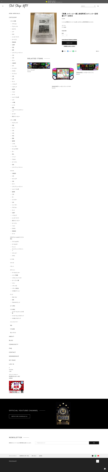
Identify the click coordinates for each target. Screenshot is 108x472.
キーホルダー (15, 244)
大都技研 (14, 63)
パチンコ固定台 (15, 288)
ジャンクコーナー (14, 321)
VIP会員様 (12, 329)
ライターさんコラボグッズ (18, 315)
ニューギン (14, 146)
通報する (97, 51)
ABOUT (11, 336)
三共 (13, 55)
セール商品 (12, 305)
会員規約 (11, 378)
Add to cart (69, 42)
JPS (13, 65)
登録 (94, 442)
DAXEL (14, 71)
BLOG (11, 340)
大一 (13, 151)
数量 (63, 33)
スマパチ (12, 262)
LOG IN (11, 364)
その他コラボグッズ (16, 318)
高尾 (13, 164)
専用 (11, 325)
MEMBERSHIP (14, 356)
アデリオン (14, 23)
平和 (13, 135)
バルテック (14, 86)
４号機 (13, 102)
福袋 (13, 299)
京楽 (13, 47)
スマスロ (12, 170)
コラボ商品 (12, 309)
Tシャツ (14, 246)
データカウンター (16, 272)
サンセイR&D (15, 148)
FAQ (10, 348)
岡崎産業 (14, 42)
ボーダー (14, 113)
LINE (10, 371)
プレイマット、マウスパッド (17, 249)
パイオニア (14, 84)
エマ (13, 31)
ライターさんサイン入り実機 (18, 312)
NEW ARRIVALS (14, 13)
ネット (13, 81)
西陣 (13, 107)
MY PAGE (12, 360)
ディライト (14, 73)
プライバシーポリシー (13, 374)
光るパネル (14, 297)
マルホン (14, 159)
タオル (13, 255)
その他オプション (16, 290)
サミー (13, 60)
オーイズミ (14, 39)
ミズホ (13, 143)
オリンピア (14, 178)
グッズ (11, 294)
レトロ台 (12, 259)
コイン (13, 283)
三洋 (13, 57)
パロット (12, 266)
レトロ (13, 105)
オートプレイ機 (15, 280)
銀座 (13, 50)
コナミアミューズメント (17, 52)
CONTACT (12, 352)
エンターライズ (15, 36)
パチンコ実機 (13, 120)
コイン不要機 (15, 275)
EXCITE (14, 29)
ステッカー (14, 253)
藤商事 (13, 89)
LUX (13, 99)
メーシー (14, 156)
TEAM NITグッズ (16, 302)
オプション (12, 269)
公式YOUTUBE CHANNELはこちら (20, 416)
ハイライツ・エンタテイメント (17, 110)
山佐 (13, 78)
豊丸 (13, 154)
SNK (13, 34)
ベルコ (13, 92)
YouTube (11, 369)
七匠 (13, 76)
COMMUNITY (13, 344)
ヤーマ (13, 94)
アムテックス (15, 26)
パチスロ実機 (13, 21)
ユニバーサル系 (15, 97)
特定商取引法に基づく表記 (14, 376)
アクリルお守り (15, 241)
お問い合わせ (34, 455)
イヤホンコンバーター (17, 277)
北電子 (13, 44)
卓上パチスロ (13, 332)
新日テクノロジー (16, 116)
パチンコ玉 (14, 285)
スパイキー (14, 68)
